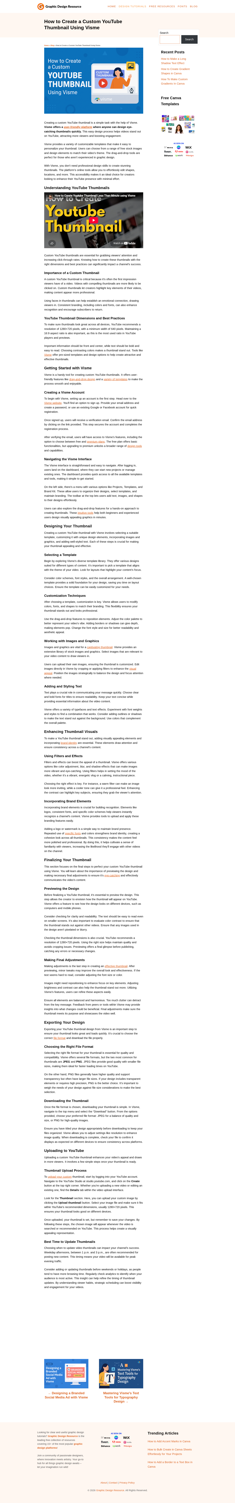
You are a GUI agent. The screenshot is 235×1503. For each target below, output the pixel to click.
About (104, 1482)
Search (164, 32)
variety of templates (115, 379)
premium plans (96, 441)
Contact (113, 1482)
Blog (52, 45)
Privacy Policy (127, 1482)
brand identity (69, 742)
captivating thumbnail (99, 647)
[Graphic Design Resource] (60, 6)
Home (46, 45)
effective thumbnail (116, 966)
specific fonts (73, 833)
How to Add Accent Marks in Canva (169, 1441)
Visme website (53, 402)
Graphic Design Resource (63, 1436)
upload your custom (60, 1176)
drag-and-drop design (82, 379)
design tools (134, 445)
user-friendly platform (78, 127)
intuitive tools (85, 512)
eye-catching (112, 875)
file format (59, 1037)
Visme (48, 354)
